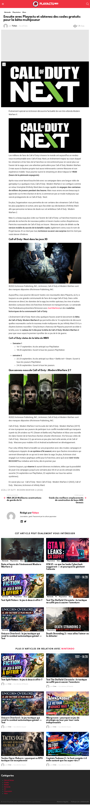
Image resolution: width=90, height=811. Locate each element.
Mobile (6, 785)
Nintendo (5, 561)
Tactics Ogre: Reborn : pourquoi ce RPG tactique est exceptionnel (22, 759)
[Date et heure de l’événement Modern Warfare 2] (22, 550)
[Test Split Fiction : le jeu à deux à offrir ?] (22, 586)
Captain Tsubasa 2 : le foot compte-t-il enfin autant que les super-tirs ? (66, 759)
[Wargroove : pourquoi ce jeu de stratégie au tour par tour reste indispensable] (67, 703)
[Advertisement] (45, 45)
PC (11, 596)
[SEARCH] (87, 4)
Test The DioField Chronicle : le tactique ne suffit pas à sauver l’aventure (66, 601)
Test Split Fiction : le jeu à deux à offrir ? (21, 600)
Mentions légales (62, 801)
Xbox (22, 561)
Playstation (14, 561)
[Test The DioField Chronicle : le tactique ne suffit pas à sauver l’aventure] (67, 586)
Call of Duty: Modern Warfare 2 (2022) (22, 490)
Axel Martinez (54, 308)
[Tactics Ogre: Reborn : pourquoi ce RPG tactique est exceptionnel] (22, 744)
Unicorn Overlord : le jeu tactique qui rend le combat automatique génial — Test (21, 636)
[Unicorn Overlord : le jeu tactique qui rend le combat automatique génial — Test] (22, 619)
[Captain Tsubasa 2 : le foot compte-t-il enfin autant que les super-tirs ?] (67, 744)
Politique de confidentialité (80, 801)
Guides (6, 782)
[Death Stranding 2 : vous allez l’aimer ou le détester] (67, 619)
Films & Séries (9, 780)
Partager (4, 64)
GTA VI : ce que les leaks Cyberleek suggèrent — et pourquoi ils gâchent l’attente (65, 566)
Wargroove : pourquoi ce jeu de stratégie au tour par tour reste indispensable (62, 720)
